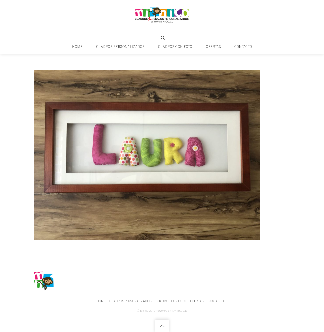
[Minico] (162, 21)
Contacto (243, 47)
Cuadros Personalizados (120, 47)
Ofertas (213, 47)
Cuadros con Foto (175, 47)
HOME (77, 47)
